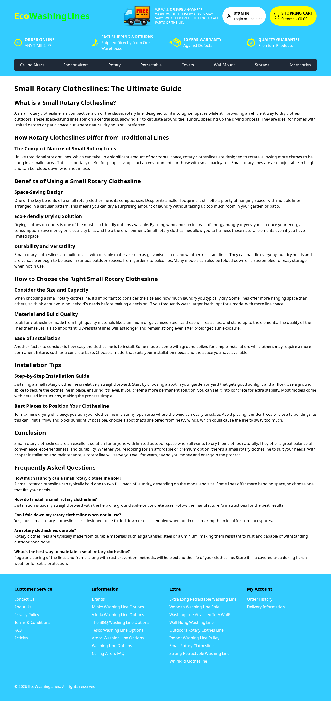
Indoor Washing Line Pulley (194, 638)
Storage (262, 65)
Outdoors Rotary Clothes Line (196, 630)
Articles (21, 638)
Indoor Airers (76, 65)
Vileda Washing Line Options (118, 614)
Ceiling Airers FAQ (108, 653)
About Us (22, 607)
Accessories (300, 65)
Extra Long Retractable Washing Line (202, 599)
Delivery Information (266, 607)
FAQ (18, 630)
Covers (187, 65)
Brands (98, 599)
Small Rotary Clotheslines (192, 645)
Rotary (115, 65)
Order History (259, 599)
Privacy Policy (26, 614)
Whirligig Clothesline (188, 661)
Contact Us (24, 599)
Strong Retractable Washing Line (199, 653)
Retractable (151, 65)
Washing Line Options (112, 645)
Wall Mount (224, 65)
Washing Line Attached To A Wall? (199, 614)
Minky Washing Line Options (118, 607)
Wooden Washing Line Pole (194, 607)
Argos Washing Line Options (118, 638)
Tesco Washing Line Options (117, 630)
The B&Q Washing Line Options (120, 622)
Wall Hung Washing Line (191, 622)
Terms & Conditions (32, 622)
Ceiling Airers (32, 65)
